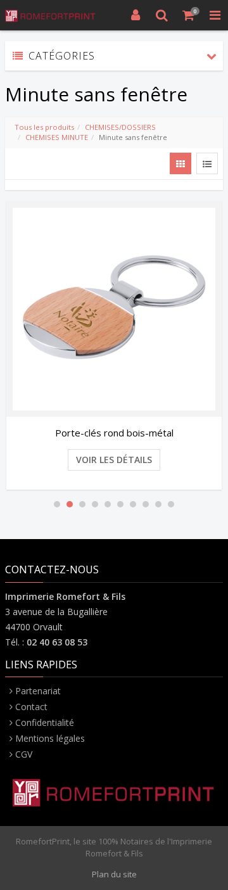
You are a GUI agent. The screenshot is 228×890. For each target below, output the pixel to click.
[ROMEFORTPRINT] (50, 15)
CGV (23, 754)
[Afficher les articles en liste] (207, 163)
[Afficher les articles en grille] (180, 163)
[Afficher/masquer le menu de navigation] (214, 15)
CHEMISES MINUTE (56, 137)
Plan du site (114, 874)
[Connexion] (135, 15)
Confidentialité (44, 722)
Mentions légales (50, 738)
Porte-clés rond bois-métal (114, 432)
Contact (31, 707)
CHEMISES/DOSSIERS (120, 127)
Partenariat (38, 691)
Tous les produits (44, 127)
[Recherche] (162, 15)
